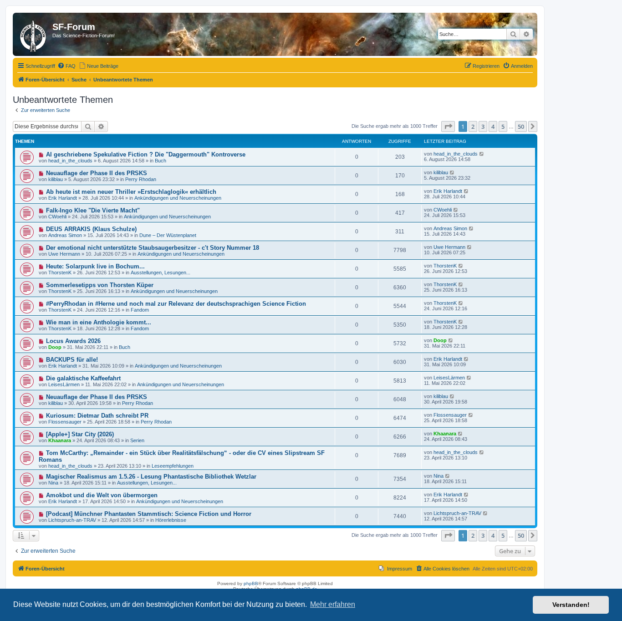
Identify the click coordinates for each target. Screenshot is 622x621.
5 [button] (503, 126)
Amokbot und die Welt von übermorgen (102, 495)
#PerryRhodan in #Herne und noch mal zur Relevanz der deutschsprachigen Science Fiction (176, 303)
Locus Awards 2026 (73, 341)
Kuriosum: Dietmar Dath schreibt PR (97, 415)
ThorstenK (59, 272)
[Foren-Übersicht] (33, 34)
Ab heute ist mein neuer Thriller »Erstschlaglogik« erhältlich (131, 191)
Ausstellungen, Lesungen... (160, 272)
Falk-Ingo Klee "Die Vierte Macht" (93, 210)
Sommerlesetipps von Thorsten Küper (99, 285)
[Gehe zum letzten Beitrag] (482, 154)
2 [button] (472, 126)
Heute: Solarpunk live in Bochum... (95, 266)
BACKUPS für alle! (72, 359)
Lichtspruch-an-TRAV (72, 520)
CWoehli (57, 216)
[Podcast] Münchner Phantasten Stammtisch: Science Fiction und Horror (148, 513)
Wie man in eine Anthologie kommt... (98, 322)
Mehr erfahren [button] (332, 604)
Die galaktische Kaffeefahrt (83, 378)
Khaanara (59, 440)
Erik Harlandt (62, 198)
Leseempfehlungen (173, 466)
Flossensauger (65, 421)
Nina (53, 482)
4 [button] (493, 126)
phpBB (251, 583)
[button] (448, 126)
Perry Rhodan (140, 179)
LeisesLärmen (64, 384)
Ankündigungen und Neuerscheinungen (177, 198)
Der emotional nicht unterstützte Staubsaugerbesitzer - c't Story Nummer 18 (152, 247)
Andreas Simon (65, 235)
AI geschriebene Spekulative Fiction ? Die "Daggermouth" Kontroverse (145, 154)
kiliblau (55, 179)
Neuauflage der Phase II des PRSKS (96, 173)
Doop (54, 347)
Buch (160, 160)
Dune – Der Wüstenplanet (167, 235)
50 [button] (521, 126)
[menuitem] (66, 66)
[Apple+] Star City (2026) (80, 434)
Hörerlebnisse (170, 520)
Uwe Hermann (64, 254)
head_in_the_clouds (70, 160)
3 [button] (482, 126)
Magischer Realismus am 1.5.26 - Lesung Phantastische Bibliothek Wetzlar (151, 476)
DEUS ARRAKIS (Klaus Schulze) (91, 229)
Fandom (140, 310)
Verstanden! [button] (571, 604)
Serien (137, 440)
